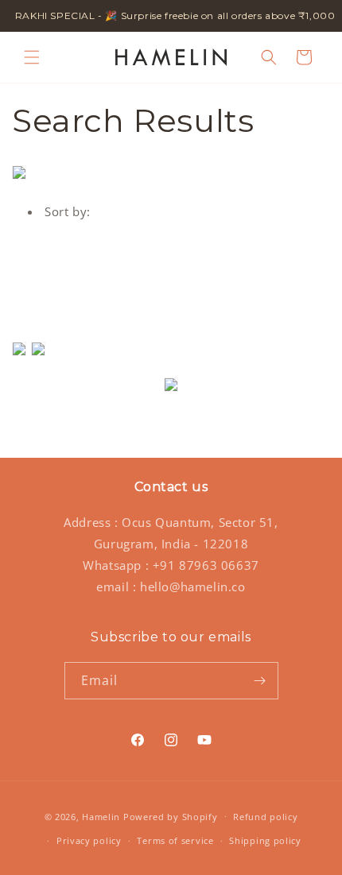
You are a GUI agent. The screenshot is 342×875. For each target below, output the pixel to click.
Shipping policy (265, 840)
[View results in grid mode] (21, 354)
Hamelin (101, 816)
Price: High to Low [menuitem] (117, 297)
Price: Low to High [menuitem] (117, 276)
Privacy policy (89, 840)
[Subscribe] (260, 680)
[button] (31, 57)
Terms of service (175, 840)
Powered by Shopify (170, 816)
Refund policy (265, 817)
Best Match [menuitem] (95, 254)
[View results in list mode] (38, 354)
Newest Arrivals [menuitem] (109, 319)
